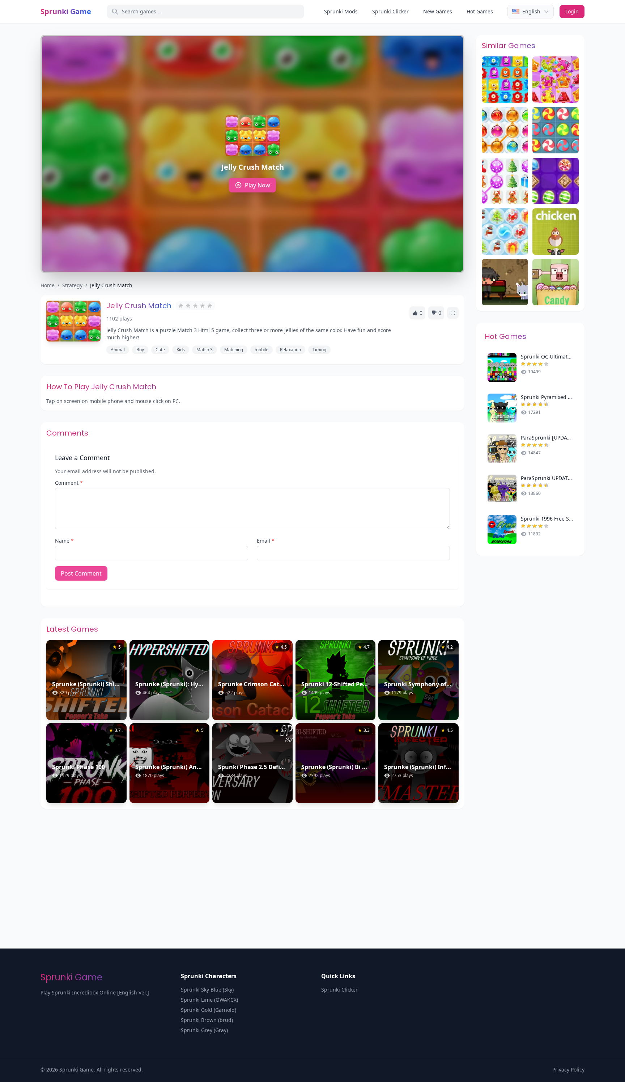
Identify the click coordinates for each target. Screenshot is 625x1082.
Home (48, 285)
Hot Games (480, 11)
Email (266, 540)
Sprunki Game (66, 11)
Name (64, 540)
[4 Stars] (202, 306)
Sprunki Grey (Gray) (204, 1030)
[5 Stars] (210, 306)
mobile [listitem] (261, 350)
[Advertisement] (312, 863)
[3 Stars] (195, 306)
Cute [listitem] (160, 350)
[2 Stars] (188, 306)
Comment (69, 482)
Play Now (257, 185)
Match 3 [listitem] (204, 350)
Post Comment (81, 573)
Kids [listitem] (181, 350)
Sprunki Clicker (390, 11)
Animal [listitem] (118, 350)
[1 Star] (181, 306)
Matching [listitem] (233, 350)
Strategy (72, 285)
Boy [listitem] (140, 350)
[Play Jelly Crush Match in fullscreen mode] (453, 313)
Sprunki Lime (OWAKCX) (209, 999)
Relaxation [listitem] (290, 350)
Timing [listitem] (319, 350)
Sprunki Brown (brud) (207, 1020)
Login (572, 11)
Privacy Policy (568, 1069)
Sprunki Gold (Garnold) (208, 1009)
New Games (437, 11)
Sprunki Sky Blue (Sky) (207, 989)
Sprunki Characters (209, 976)
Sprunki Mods (341, 11)
